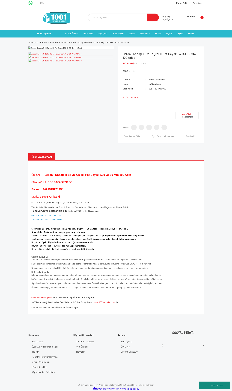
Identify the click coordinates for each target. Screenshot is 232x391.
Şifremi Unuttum (129, 351)
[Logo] (56, 18)
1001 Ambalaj (128, 63)
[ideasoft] (99, 388)
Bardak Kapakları (157, 79)
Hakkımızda (37, 341)
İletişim (35, 351)
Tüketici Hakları (39, 367)
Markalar (80, 351)
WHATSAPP (217, 385)
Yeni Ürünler (82, 346)
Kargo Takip (182, 3)
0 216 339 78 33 (187, 117)
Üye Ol (167, 19)
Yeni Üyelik (126, 341)
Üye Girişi (125, 346)
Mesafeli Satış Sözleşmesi (45, 356)
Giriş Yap (166, 16)
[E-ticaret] (115, 388)
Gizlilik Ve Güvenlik (41, 361)
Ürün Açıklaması (42, 156)
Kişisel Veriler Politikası (43, 372)
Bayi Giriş (197, 3)
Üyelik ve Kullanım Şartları (45, 346)
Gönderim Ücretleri (85, 341)
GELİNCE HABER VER (131, 97)
